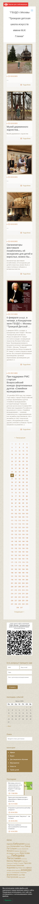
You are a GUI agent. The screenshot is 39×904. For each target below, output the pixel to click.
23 (19, 458)
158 (19, 552)
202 (16, 583)
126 (12, 531)
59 (23, 482)
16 (12, 454)
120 (27, 524)
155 (27, 548)
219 (23, 594)
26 (12, 461)
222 (16, 597)
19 (23, 454)
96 (12, 510)
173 (19, 562)
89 (23, 503)
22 (16, 458)
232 (16, 604)
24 (23, 458)
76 (12, 496)
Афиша (12, 752)
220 (27, 594)
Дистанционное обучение (19, 759)
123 (19, 527)
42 (16, 472)
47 (16, 475)
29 (23, 461)
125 (27, 527)
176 (12, 566)
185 (27, 569)
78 (19, 496)
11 (12, 451)
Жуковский (23, 851)
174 (23, 562)
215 (27, 590)
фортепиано (12, 874)
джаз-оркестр (16, 870)
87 (16, 503)
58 (19, 482)
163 (19, 555)
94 (23, 507)
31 (12, 465)
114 (23, 520)
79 (23, 496)
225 (27, 597)
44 (23, 472)
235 (27, 604)
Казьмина (16, 853)
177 (16, 566)
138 (19, 538)
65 (27, 486)
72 (16, 493)
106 (12, 517)
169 (23, 559)
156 (12, 552)
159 (23, 552)
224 (23, 597)
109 (23, 517)
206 (12, 587)
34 (23, 465)
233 (19, 604)
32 (16, 465)
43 (19, 472)
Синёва (15, 863)
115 (27, 520)
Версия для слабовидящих (17, 4)
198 (19, 580)
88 (19, 503)
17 (16, 454)
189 (23, 573)
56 (12, 482)
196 (12, 580)
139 (23, 538)
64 (23, 486)
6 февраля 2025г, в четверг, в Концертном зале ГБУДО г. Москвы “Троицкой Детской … (19, 322)
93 (19, 507)
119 (23, 524)
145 (27, 541)
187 (16, 573)
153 (19, 548)
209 (23, 587)
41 (12, 472)
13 (19, 451)
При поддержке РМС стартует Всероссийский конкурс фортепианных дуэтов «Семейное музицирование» (19, 384)
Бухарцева (15, 846)
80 (27, 496)
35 (27, 465)
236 (17, 607)
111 (12, 520)
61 (12, 486)
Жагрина (10, 851)
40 (27, 468)
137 (16, 538)
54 (23, 479)
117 (16, 524)
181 (12, 569)
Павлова (25, 861)
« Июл (9, 726)
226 (12, 601)
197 (16, 580)
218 (19, 594)
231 (12, 604)
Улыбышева (11, 865)
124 (23, 527)
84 (23, 500)
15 (27, 451)
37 (16, 468)
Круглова (25, 853)
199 (23, 580)
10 (27, 447)
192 (16, 576)
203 (19, 583)
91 (12, 507)
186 (12, 573)
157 (16, 552)
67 (16, 489)
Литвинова (24, 858)
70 (27, 489)
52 (16, 479)
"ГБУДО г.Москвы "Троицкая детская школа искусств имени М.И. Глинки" (19, 24)
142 (16, 541)
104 (23, 513)
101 (12, 513)
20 (27, 454)
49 (23, 475)
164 (23, 555)
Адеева (10, 844)
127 (16, 531)
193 (19, 576)
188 (19, 573)
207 (16, 587)
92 (16, 507)
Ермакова (25, 849)
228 (19, 601)
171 (12, 562)
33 (19, 465)
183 (19, 569)
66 (12, 489)
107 (16, 517)
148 (19, 545)
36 (12, 468)
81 (12, 500)
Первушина (10, 863)
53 (19, 479)
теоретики (23, 872)
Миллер (10, 861)
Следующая (18, 612)
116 (12, 524)
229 (23, 601)
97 (16, 510)
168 (19, 559)
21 (12, 458)
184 (23, 569)
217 (16, 594)
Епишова (19, 849)
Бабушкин (19, 843)
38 (19, 468)
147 (16, 545)
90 (27, 503)
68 (19, 489)
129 (23, 531)
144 (23, 541)
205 (27, 583)
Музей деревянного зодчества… (17, 128)
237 (21, 607)
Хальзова (20, 865)
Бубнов (8, 846)
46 (12, 475)
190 (27, 573)
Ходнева (11, 867)
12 (16, 451)
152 (16, 548)
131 (12, 534)
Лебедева (17, 855)
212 (16, 590)
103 (19, 513)
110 (27, 517)
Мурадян (18, 861)
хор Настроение (16, 875)
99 (23, 510)
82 (16, 500)
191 (12, 576)
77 (16, 496)
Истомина (10, 853)
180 (27, 566)
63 (19, 486)
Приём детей (14, 770)
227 (16, 601)
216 (12, 594)
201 (12, 583)
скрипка (9, 872)
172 (16, 562)
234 (23, 604)
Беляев (27, 844)
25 (27, 458)
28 (19, 461)
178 (19, 566)
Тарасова (27, 863)
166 (12, 559)
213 (19, 590)
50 (27, 475)
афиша (29, 868)
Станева (20, 863)
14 (23, 451)
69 (23, 489)
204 (23, 583)
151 (12, 548)
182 (16, 569)
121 (12, 527)
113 (19, 520)
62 (16, 486)
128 (19, 531)
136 (12, 538)
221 (12, 597)
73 (19, 493)
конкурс (26, 870)
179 (23, 566)
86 (12, 503)
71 (12, 493)
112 (16, 520)
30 (27, 461)
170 (27, 559)
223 (19, 597)
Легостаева (14, 858)
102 (16, 513)
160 (27, 552)
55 (27, 479)
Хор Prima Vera (20, 868)
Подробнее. (27, 85)
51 (12, 479)
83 (19, 500)
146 (12, 545)
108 (19, 517)
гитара (9, 870)
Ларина (9, 856)
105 (27, 513)
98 (19, 510)
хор (20, 875)
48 (19, 475)
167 (16, 559)
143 (19, 541)
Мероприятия (14, 763)
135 (27, 534)
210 (27, 587)
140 (27, 538)
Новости (13, 766)
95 (27, 507)
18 (19, 454)
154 (23, 548)
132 (16, 534)
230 (27, 601)
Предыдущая (20, 438)
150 (27, 545)
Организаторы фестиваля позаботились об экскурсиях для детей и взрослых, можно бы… (19, 250)
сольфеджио (15, 872)
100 (27, 510)
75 (27, 493)
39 (23, 468)
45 (27, 472)
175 (27, 562)
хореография (22, 877)
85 (27, 500)
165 (27, 555)
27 (16, 461)
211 (12, 590)
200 (27, 580)
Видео (12, 756)
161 (12, 555)
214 (23, 590)
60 (27, 482)
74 (23, 493)
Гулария (13, 849)
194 (23, 576)
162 (16, 555)
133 (19, 534)
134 (23, 534)
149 (23, 545)
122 (16, 527)
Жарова (16, 851)
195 (27, 576)
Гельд (22, 846)
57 (16, 482)
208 (19, 587)
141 (12, 541)
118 (19, 524)
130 (27, 531)
